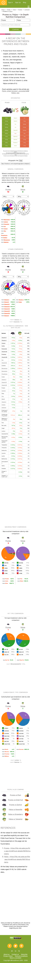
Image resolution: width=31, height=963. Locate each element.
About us (6, 954)
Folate (3, 376)
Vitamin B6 (4, 357)
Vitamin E (4, 402)
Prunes (20, 9)
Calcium (4, 390)
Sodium (3, 431)
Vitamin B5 (4, 385)
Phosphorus (4, 374)
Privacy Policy (8, 956)
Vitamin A (4, 379)
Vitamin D (16, 319)
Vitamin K (4, 337)
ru (15, 951)
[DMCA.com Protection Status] (15, 939)
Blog (24, 2)
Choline (3, 404)
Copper (3, 343)
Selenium (4, 407)
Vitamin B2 (4, 351)
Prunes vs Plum (15, 795)
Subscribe (24, 954)
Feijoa (10, 11)
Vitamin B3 (4, 362)
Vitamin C (4, 340)
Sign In (10, 2)
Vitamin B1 (4, 382)
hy (19, 951)
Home (3, 9)
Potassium (4, 348)
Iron (2, 360)
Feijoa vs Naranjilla (15, 809)
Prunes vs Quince (15, 805)
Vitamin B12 (17, 321)
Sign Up (18, 2)
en (12, 951)
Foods (8, 9)
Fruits (14, 9)
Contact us (15, 954)
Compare (27, 9)
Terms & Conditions (21, 956)
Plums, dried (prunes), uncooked (14, 91)
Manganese (4, 368)
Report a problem (15, 958)
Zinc (3, 396)
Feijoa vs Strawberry (15, 814)
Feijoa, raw (15, 93)
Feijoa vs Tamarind (15, 819)
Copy (20, 160)
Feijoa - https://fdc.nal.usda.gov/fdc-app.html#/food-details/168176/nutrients (17, 859)
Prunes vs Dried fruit (15, 800)
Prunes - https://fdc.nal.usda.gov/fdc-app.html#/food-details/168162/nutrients (17, 851)
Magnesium (4, 371)
